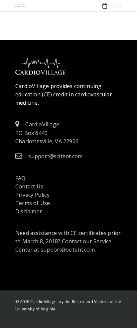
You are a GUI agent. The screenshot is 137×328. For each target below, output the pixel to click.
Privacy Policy (32, 194)
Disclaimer (28, 211)
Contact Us (29, 186)
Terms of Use (32, 203)
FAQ (20, 178)
